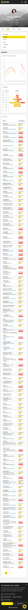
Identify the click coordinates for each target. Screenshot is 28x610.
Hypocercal (5, 276)
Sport (4, 42)
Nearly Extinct (6, 297)
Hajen (4, 284)
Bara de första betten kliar (8, 305)
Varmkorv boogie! (7, 159)
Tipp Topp (5, 415)
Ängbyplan (11, 302)
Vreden (4, 476)
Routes (4, 39)
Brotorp (11, 555)
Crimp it (5, 389)
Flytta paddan (6, 398)
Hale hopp (5, 123)
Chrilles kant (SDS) (7, 535)
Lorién (10, 229)
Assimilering (6, 215)
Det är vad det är (6, 553)
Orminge (11, 238)
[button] (14, 607)
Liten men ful (6, 503)
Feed (3, 29)
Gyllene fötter (6, 471)
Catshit (4, 403)
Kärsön (10, 399)
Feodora (5, 328)
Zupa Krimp (5, 127)
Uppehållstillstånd (7, 187)
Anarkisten (5, 494)
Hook (4, 319)
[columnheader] (10, 121)
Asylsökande (6, 199)
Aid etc (4, 47)
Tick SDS (5, 441)
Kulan (4, 463)
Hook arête (5, 324)
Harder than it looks (7, 293)
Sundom (11, 487)
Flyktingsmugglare (7, 207)
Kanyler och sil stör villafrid (9, 507)
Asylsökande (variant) (8, 203)
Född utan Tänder (7, 140)
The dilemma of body (7, 423)
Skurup (4, 467)
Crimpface (5, 566)
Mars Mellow (6, 301)
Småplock (5, 175)
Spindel (5, 459)
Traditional (5, 44)
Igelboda (11, 188)
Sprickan (5, 407)
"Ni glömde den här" (7, 369)
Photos (19, 29)
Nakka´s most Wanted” (8, 245)
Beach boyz (5, 257)
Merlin (4, 179)
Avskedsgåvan (6, 315)
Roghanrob (5, 253)
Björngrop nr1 (6, 249)
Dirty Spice (5, 266)
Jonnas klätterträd (7, 381)
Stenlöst (5, 171)
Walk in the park (6, 373)
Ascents (8, 29)
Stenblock (5, 454)
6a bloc (4, 363)
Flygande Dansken (7, 561)
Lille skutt (5, 149)
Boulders (5, 37)
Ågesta (10, 528)
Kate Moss (5, 236)
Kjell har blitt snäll (7, 516)
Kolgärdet (11, 150)
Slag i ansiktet (6, 163)
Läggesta (11, 251)
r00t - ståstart (6, 557)
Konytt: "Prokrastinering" (8, 543)
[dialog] (14, 596)
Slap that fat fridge (7, 352)
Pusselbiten (5, 530)
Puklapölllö (5, 232)
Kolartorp (11, 472)
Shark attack (6, 280)
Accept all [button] (7, 603)
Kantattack (5, 432)
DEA (4, 357)
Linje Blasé (5, 549)
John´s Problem (6, 241)
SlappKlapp (5, 490)
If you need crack (7, 394)
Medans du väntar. (7, 183)
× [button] (26, 584)
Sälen (4, 437)
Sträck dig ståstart (7, 342)
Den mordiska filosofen (8, 526)
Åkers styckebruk (12, 259)
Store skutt (5, 154)
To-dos (13, 29)
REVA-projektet (6, 224)
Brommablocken (12, 290)
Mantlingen (5, 428)
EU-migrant (5, 195)
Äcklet (4, 335)
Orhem (10, 370)
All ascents (5, 34)
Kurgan (4, 419)
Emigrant (5, 191)
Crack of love (6, 512)
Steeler (4, 385)
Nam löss (5, 131)
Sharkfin (5, 261)
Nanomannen (6, 480)
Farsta (10, 532)
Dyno (4, 411)
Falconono (5, 271)
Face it (4, 377)
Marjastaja (5, 228)
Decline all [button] (20, 603)
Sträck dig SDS (6, 347)
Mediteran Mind (6, 309)
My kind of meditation (8, 289)
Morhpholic (5, 498)
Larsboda (11, 354)
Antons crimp (6, 448)
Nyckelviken (11, 141)
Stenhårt (5, 167)
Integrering (5, 219)
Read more (19, 591)
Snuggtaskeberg (12, 125)
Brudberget (11, 563)
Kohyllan (5, 538)
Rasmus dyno (6, 520)
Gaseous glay (6, 486)
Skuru (10, 263)
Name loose (5, 136)
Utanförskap (6, 211)
